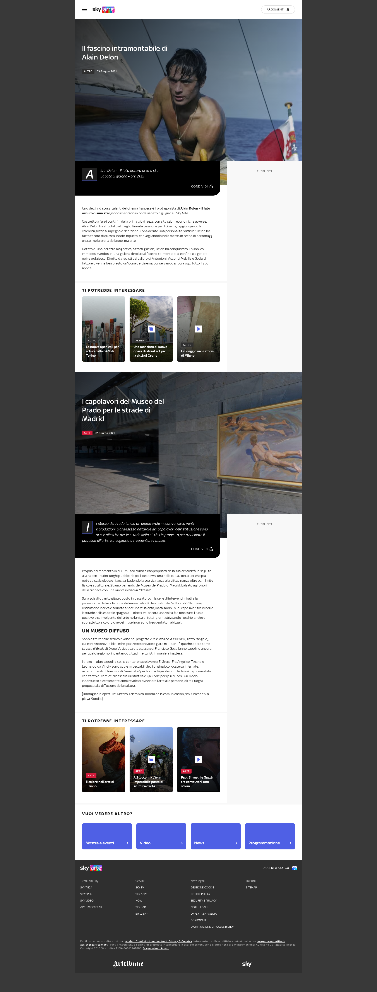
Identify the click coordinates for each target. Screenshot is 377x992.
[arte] (106, 10)
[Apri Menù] (87, 9)
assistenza (87, 944)
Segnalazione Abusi (156, 948)
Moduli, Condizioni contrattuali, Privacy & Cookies (158, 941)
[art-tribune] (128, 964)
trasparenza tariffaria (271, 941)
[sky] (247, 964)
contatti (103, 944)
